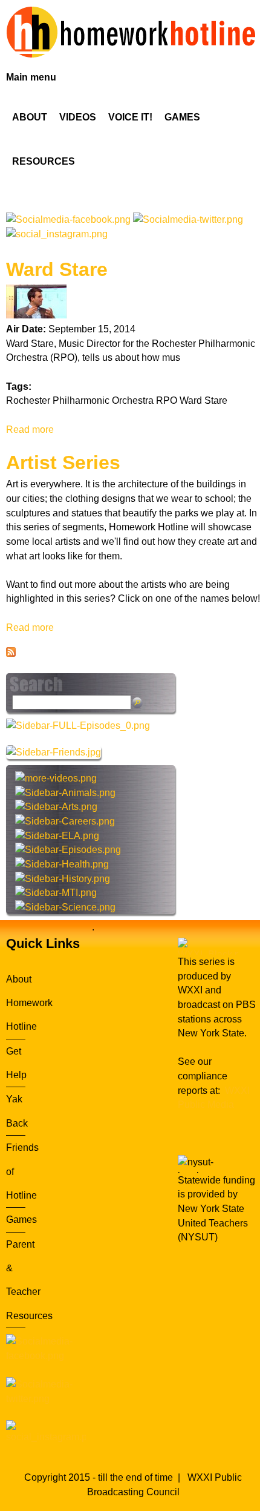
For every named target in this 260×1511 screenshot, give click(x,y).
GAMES (182, 117)
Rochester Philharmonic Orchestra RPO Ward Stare (116, 400)
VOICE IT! (130, 117)
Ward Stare (57, 269)
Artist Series (63, 462)
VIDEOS (77, 117)
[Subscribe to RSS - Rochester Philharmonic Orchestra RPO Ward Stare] (11, 653)
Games (21, 1219)
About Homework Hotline (29, 1003)
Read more (30, 429)
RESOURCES (43, 161)
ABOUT (29, 117)
